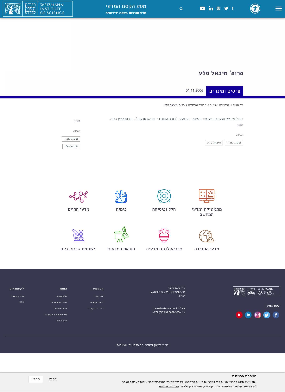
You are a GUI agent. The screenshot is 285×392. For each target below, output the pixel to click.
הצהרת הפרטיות (169, 386)
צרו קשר (99, 296)
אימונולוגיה (71, 138)
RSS (21, 302)
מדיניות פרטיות (59, 302)
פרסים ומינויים (224, 91)
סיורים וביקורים (95, 308)
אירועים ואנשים (219, 105)
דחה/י (52, 379)
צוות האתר (61, 320)
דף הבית (238, 105)
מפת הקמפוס (96, 302)
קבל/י (36, 379)
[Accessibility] (255, 8)
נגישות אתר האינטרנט (56, 314)
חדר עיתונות (18, 296)
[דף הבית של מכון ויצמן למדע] (38, 9)
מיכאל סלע (71, 146)
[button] (181, 8)
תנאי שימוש (61, 308)
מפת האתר (61, 296)
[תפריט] (279, 8)
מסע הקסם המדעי (125, 9)
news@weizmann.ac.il (165, 308)
